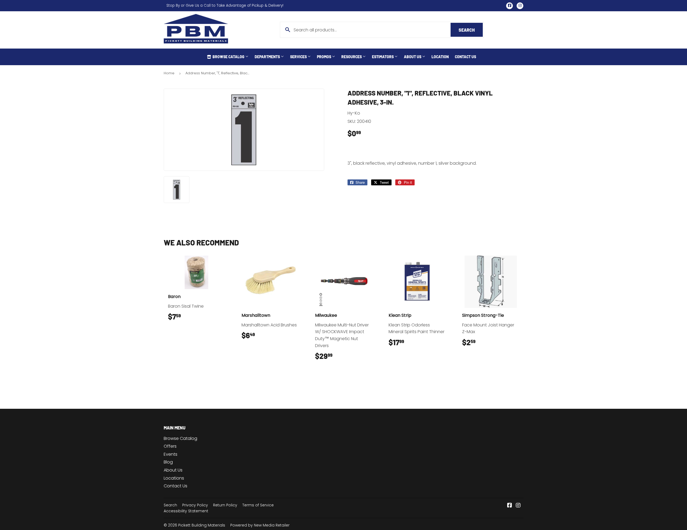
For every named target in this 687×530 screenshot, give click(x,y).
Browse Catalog (228, 56)
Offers (170, 446)
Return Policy (225, 505)
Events (170, 454)
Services (299, 56)
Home (169, 73)
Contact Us (465, 56)
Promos (324, 56)
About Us (413, 56)
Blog (168, 462)
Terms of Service (258, 505)
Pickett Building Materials (201, 525)
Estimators (383, 56)
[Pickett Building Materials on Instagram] (518, 506)
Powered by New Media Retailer (260, 525)
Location (440, 56)
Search (471, 29)
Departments (268, 56)
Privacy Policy (195, 505)
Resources (352, 56)
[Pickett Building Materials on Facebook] (509, 506)
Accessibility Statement (186, 511)
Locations (174, 478)
